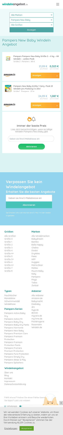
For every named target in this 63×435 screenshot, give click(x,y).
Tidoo (34, 282)
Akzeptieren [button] (26, 428)
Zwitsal (35, 285)
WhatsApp (12, 406)
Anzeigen (31, 30)
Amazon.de (37, 298)
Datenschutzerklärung (15, 384)
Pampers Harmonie (13, 327)
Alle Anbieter (38, 295)
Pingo (34, 279)
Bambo (35, 242)
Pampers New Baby (14, 330)
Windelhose (10, 304)
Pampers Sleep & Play (15, 359)
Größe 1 (16, 91)
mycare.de (37, 315)
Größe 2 (16, 61)
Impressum (9, 381)
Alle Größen (10, 236)
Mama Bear (37, 265)
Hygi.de (35, 310)
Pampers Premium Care (16, 333)
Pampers (25, 61)
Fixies (34, 256)
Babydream (37, 239)
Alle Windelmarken (41, 236)
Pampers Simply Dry (14, 357)
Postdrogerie (38, 321)
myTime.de (37, 318)
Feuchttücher (10, 295)
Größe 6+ (9, 265)
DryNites (36, 253)
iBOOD (35, 313)
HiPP (34, 259)
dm (33, 307)
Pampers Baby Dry (13, 322)
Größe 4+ (9, 253)
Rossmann (37, 324)
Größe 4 (8, 250)
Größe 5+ (9, 259)
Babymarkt (37, 301)
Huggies (35, 262)
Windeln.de (37, 327)
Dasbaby (36, 304)
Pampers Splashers (13, 362)
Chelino (35, 247)
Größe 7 (8, 268)
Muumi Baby (38, 271)
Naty (34, 274)
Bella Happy (37, 244)
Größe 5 (8, 256)
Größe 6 (8, 262)
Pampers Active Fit (13, 319)
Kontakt (8, 378)
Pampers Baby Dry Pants (16, 324)
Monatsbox (9, 298)
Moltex (35, 268)
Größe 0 (8, 239)
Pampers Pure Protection (16, 354)
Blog (6, 375)
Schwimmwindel (12, 301)
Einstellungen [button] (10, 428)
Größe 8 (8, 271)
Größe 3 (8, 247)
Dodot (35, 250)
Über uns (8, 372)
